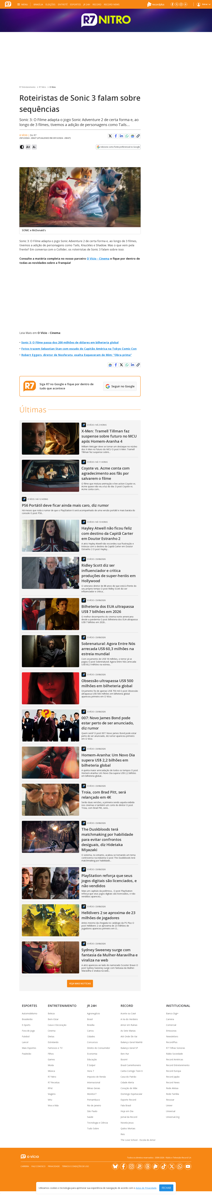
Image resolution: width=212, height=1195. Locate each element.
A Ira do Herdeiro (129, 1019)
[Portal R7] (8, 4)
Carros (90, 1030)
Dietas (51, 1036)
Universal (170, 1111)
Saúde (90, 1116)
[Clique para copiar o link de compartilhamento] (138, 136)
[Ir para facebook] (172, 4)
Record (96, 4)
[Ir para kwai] (139, 1166)
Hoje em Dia (127, 1111)
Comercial (171, 1024)
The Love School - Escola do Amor (138, 1139)
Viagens (52, 1093)
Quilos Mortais (128, 1128)
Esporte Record (128, 1099)
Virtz (50, 1099)
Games (51, 1059)
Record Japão (173, 1076)
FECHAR (166, 1188)
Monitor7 (91, 1093)
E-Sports (26, 1024)
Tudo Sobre (93, 1128)
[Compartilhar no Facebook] (115, 136)
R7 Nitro (42, 87)
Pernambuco (93, 1099)
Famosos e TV (55, 1047)
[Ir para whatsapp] (179, 1166)
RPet (50, 1088)
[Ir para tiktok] (163, 1166)
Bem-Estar (53, 1019)
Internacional (93, 1082)
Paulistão (26, 1053)
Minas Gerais (93, 1088)
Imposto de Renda (96, 1076)
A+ (28, 147)
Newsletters (172, 1036)
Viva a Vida (53, 1105)
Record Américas (174, 1059)
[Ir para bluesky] (115, 1166)
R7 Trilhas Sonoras (175, 1047)
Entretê (63, 4)
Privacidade (54, 1166)
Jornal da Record (129, 1116)
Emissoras (171, 1030)
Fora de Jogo (28, 1030)
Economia (92, 1053)
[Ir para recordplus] (155, 1166)
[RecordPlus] (155, 4)
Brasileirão (27, 1019)
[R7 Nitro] (106, 20)
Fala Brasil (126, 1105)
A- (34, 147)
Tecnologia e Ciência (97, 1122)
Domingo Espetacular (131, 1093)
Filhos (51, 1053)
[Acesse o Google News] (132, 136)
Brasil (90, 1019)
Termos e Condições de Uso (75, 1166)
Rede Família (172, 1093)
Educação (92, 1059)
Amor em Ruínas (129, 1024)
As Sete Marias (128, 1030)
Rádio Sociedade (174, 1053)
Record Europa (173, 1070)
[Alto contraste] (21, 147)
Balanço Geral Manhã (131, 1042)
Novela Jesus (127, 1122)
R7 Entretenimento (27, 87)
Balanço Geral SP (129, 1047)
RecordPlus (171, 1042)
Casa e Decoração (57, 1024)
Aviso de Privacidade (146, 1187)
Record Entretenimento (177, 1065)
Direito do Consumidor (98, 1047)
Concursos (92, 1042)
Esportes (75, 4)
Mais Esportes (29, 1047)
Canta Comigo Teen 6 (132, 1070)
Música (51, 1070)
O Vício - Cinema (98, 258)
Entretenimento (62, 1006)
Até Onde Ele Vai (129, 1036)
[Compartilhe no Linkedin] (121, 136)
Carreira (170, 1019)
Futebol (25, 1036)
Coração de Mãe (129, 1088)
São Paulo (92, 1111)
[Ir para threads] (147, 1166)
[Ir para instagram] (181, 4)
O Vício (53, 87)
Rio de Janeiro (94, 1105)
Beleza (51, 1013)
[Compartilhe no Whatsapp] (127, 136)
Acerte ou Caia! (128, 1013)
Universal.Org (172, 1116)
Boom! (124, 1059)
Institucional (178, 1006)
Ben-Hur (125, 1053)
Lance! (25, 1042)
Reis (123, 1134)
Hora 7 (90, 1070)
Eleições (50, 4)
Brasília (38, 4)
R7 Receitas (54, 1082)
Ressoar (170, 1099)
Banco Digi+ (172, 1013)
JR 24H (86, 4)
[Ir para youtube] (188, 1166)
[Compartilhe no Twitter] (110, 136)
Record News (112, 4)
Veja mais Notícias (80, 983)
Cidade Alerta (127, 1082)
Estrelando (53, 1042)
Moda (51, 1065)
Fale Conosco (38, 1166)
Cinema (51, 1030)
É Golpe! (91, 1065)
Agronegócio (93, 1013)
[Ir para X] (177, 4)
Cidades (91, 1036)
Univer (169, 1105)
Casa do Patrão (128, 1076)
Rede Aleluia (172, 1088)
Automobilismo (29, 1013)
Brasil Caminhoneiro (131, 1065)
